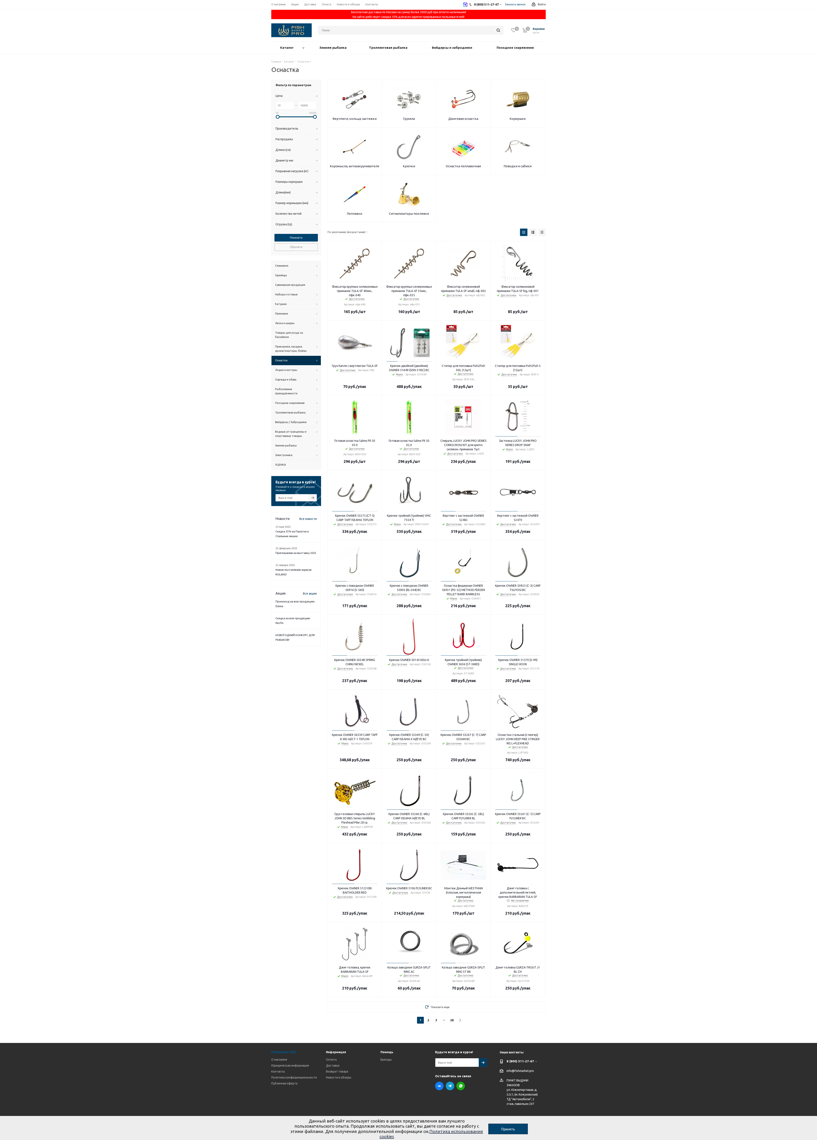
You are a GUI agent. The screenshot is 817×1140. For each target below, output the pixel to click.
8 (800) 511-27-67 (520, 1061)
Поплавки (354, 213)
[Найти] (498, 30)
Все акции (310, 593)
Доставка (332, 1065)
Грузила (409, 118)
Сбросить (296, 246)
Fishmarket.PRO (283, 1052)
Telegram (450, 1086)
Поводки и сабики (517, 166)
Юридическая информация (290, 1065)
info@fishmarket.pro (520, 1071)
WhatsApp (460, 1086)
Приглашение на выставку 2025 (296, 552)
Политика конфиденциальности (294, 1077)
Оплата (331, 1059)
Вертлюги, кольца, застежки (355, 118)
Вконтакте (439, 1086)
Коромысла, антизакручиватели (354, 166)
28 (452, 1020)
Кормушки (518, 118)
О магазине (279, 1059)
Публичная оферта (284, 1083)
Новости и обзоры (338, 1077)
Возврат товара (337, 1071)
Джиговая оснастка (463, 118)
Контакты (278, 1071)
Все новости (308, 519)
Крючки (409, 166)
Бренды (386, 1059)
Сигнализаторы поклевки (409, 213)
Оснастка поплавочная (463, 166)
